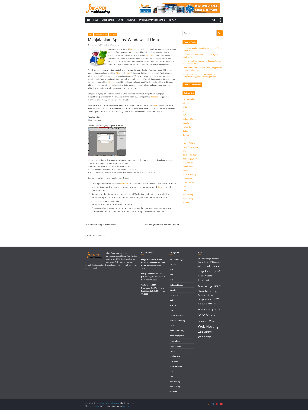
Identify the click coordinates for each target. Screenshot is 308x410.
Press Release (188, 167)
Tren (184, 190)
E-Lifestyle (187, 127)
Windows (131, 20)
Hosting (186, 135)
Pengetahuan (188, 163)
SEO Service (187, 179)
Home (95, 20)
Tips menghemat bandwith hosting (160, 224)
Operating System (101, 34)
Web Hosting (108, 20)
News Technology (190, 155)
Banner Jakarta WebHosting (152, 20)
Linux (120, 20)
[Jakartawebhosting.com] (88, 20)
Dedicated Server (189, 119)
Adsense (186, 103)
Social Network (188, 183)
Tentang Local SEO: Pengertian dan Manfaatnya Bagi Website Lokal (152, 288)
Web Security (188, 198)
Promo (185, 171)
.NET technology (189, 99)
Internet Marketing (190, 147)
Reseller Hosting (189, 175)
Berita (185, 107)
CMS (184, 115)
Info (184, 139)
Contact (172, 20)
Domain (186, 123)
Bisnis (185, 111)
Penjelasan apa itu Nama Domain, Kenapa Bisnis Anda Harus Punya (153, 262)
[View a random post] (220, 20)
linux (131, 49)
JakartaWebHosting (112, 45)
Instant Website (189, 143)
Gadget (185, 131)
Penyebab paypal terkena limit (102, 224)
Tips (184, 187)
